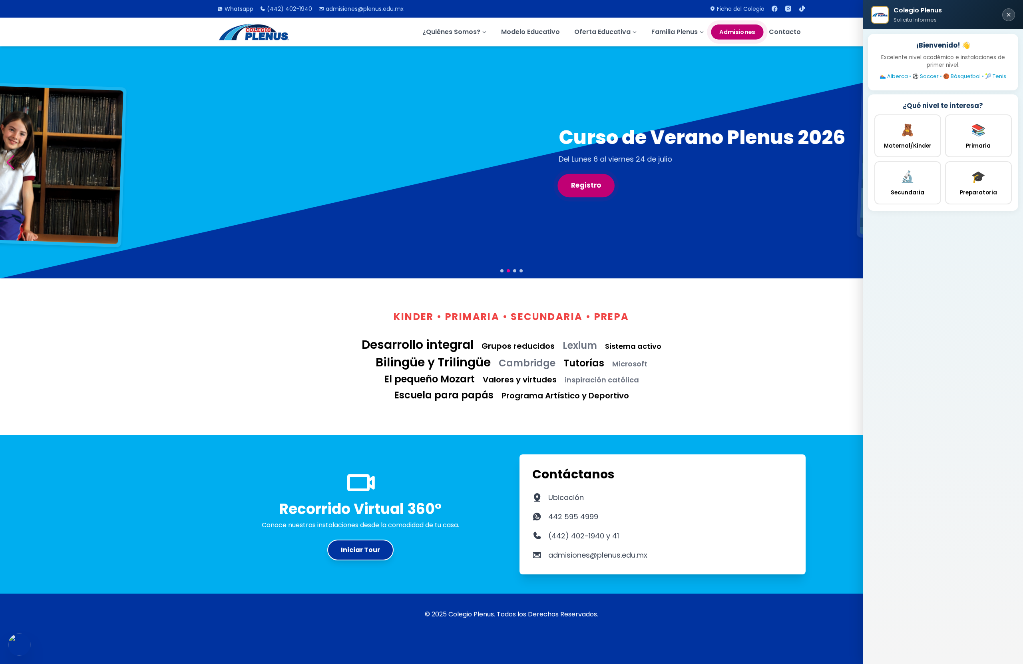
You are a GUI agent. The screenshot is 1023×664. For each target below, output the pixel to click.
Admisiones (737, 32)
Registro (244, 185)
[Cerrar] (1008, 14)
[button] (10, 162)
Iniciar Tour (360, 549)
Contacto (785, 31)
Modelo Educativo (530, 31)
